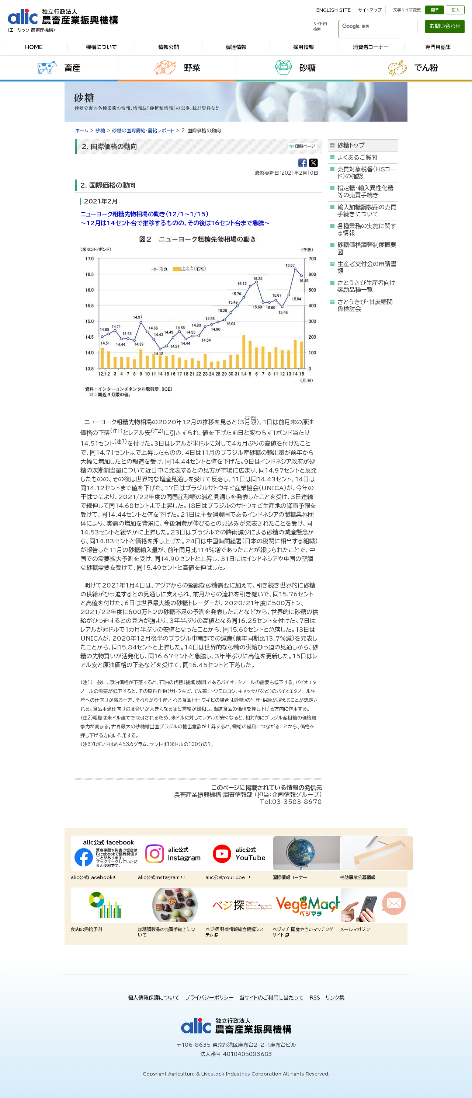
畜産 (72, 68)
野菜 (192, 68)
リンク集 (335, 997)
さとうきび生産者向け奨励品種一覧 (366, 286)
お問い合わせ (445, 26)
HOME (34, 47)
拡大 (455, 10)
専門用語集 (438, 47)
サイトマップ (370, 10)
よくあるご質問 (357, 157)
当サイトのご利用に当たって (271, 997)
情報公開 (168, 47)
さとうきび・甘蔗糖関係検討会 (365, 305)
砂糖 (307, 68)
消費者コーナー (371, 47)
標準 (435, 10)
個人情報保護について (154, 997)
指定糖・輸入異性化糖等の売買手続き (365, 191)
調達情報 (236, 47)
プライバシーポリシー (209, 997)
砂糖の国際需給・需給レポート (143, 130)
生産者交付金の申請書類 (366, 267)
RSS (314, 997)
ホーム (81, 130)
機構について (101, 47)
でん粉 (426, 68)
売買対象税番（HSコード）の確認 (366, 172)
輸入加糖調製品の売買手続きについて (366, 210)
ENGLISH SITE (333, 10)
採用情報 (303, 47)
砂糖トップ (351, 145)
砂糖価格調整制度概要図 (366, 248)
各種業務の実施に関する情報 (366, 229)
